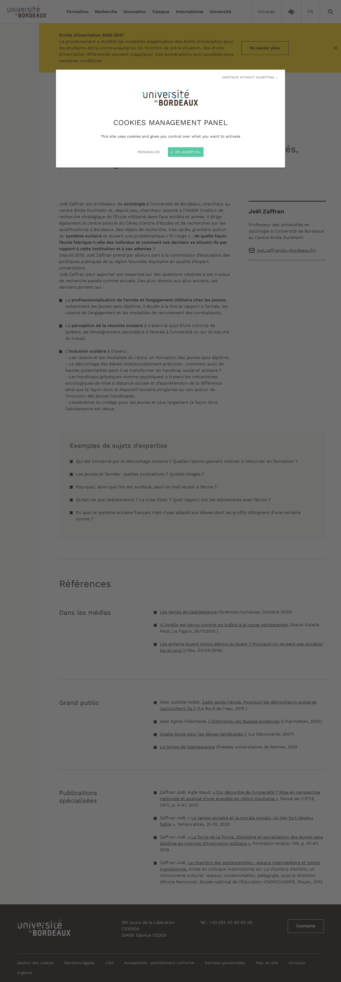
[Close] (170, 491)
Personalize (148, 152)
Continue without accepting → (250, 77)
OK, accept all (187, 152)
